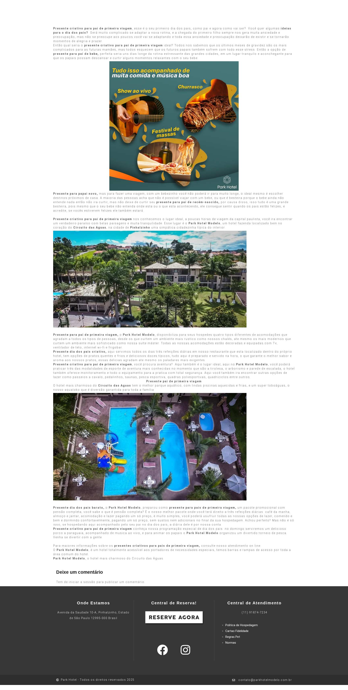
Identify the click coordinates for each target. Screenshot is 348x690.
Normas (230, 642)
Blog (237, 18)
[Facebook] (162, 650)
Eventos (203, 18)
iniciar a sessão (82, 582)
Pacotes (222, 18)
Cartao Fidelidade (237, 631)
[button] (299, 19)
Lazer (155, 18)
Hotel (141, 18)
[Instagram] (185, 650)
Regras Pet (232, 637)
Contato (252, 18)
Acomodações (178, 18)
